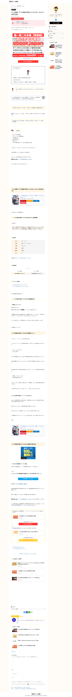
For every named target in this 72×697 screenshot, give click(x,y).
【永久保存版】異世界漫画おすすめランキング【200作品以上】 (29, 629)
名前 (13, 669)
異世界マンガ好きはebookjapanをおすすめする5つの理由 (28, 640)
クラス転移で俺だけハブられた (25, 159)
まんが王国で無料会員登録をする (27, 540)
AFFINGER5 (45, 695)
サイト (13, 677)
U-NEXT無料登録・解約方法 (21, 483)
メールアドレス (14, 673)
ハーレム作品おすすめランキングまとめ (21, 286)
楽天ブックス (23, 431)
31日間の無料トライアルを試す (28, 478)
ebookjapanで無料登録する (27, 61)
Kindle (36, 431)
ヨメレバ (24, 428)
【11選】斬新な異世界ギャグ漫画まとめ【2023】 (22, 687)
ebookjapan (23, 433)
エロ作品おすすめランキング (18, 547)
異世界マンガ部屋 (13, 1)
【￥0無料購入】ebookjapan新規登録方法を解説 (26, 645)
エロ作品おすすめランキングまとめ (20, 284)
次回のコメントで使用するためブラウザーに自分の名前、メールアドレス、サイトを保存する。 (27, 681)
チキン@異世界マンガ (20, 82)
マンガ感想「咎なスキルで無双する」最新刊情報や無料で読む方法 (25, 688)
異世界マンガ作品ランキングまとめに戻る (28, 553)
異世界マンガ (14, 651)
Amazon (30, 431)
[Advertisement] (28, 175)
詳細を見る (22, 273)
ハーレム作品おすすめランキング (19, 548)
